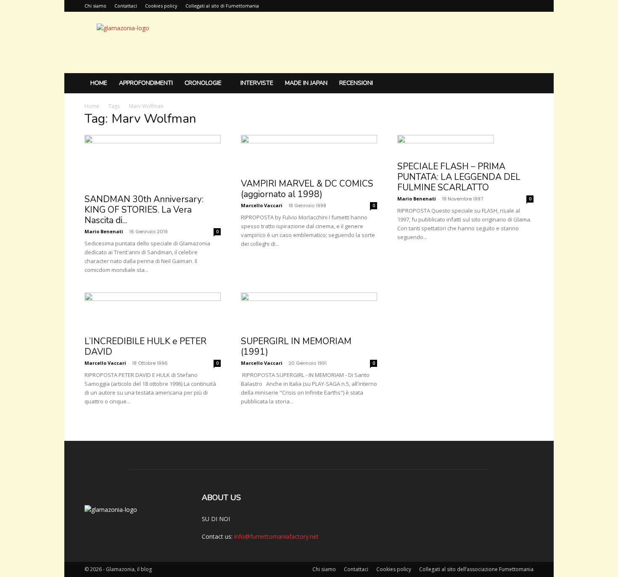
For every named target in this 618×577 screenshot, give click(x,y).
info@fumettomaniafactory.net (276, 536)
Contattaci (125, 6)
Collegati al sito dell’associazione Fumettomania (476, 569)
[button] (523, 84)
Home (98, 83)
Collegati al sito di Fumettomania (222, 6)
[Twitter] (527, 6)
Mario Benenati (104, 231)
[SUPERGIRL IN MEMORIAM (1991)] (309, 311)
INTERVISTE (256, 83)
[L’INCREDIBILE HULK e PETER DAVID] (153, 311)
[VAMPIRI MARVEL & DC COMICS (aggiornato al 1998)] (309, 154)
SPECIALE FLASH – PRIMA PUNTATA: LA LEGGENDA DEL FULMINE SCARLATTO (458, 177)
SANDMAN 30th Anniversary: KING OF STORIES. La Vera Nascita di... (144, 209)
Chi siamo (95, 6)
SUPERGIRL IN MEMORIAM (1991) (296, 346)
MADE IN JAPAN (306, 83)
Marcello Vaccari (262, 205)
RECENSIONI (356, 83)
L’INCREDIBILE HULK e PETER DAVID (145, 346)
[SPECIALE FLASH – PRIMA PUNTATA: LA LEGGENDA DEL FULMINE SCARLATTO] (465, 145)
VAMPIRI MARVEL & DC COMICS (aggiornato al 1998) (307, 189)
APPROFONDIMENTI (146, 83)
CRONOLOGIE (203, 83)
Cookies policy (161, 6)
